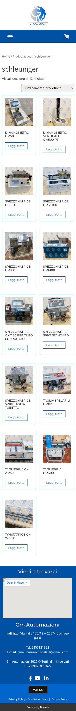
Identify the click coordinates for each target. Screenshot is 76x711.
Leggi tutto (16, 146)
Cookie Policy (60, 699)
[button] (10, 36)
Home (6, 56)
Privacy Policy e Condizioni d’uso (28, 699)
